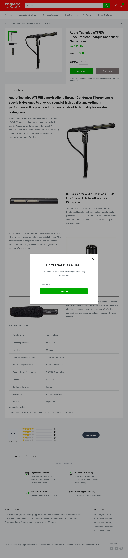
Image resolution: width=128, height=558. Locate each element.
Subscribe (64, 291)
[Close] (93, 258)
